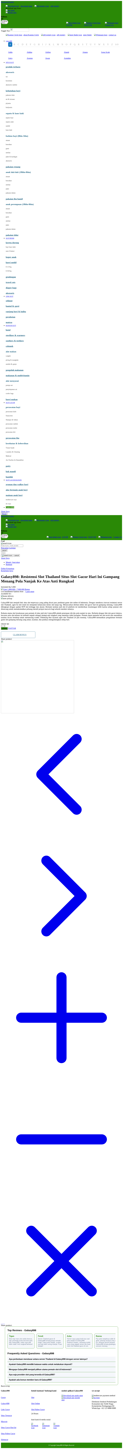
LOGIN (65, 537)
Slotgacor (4, 1440)
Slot (32, 1397)
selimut (9, 301)
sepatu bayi (9, 118)
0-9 (116, 44)
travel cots (10, 282)
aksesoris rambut (11, 85)
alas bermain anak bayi (17, 490)
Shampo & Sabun (12, 420)
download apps (26, 6)
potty (8, 466)
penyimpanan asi (11, 389)
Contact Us (109, 25)
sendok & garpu (11, 364)
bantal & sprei (12, 306)
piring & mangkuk (12, 360)
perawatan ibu (12, 438)
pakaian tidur (10, 95)
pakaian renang (13, 167)
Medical (8, 456)
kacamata (9, 81)
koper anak (11, 257)
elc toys (8, 504)
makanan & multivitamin (17, 375)
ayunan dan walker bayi (17, 484)
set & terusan (10, 99)
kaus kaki (9, 130)
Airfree (48, 52)
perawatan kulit (11, 412)
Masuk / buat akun (13, 562)
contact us (112, 35)
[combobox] (12, 545)
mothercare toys (11, 500)
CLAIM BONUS (19, 635)
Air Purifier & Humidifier (15, 460)
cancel (4, 550)
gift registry (54, 6)
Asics (10, 58)
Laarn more (29, 591)
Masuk (4, 514)
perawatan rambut (12, 424)
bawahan (9, 144)
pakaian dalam (10, 193)
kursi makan (12, 399)
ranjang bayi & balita (16, 311)
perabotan (10, 317)
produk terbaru (13, 67)
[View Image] (1, 1323)
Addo (10, 52)
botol (8, 330)
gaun (7, 148)
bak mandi (11, 471)
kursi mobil (11, 262)
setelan (8, 153)
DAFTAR (92, 537)
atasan (8, 140)
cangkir (8, 356)
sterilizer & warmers (15, 335)
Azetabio (67, 58)
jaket (7, 189)
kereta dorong (12, 242)
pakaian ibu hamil (14, 199)
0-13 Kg (8, 267)
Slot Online (35, 1403)
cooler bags (9, 393)
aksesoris (9, 161)
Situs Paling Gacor (8, 1434)
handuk (9, 477)
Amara (85, 52)
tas (7, 77)
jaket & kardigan (11, 157)
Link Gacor (5, 1409)
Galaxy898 (5, 1403)
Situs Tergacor (6, 1415)
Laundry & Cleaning (13, 452)
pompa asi (9, 385)
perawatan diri (10, 432)
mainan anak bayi (14, 495)
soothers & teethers (15, 341)
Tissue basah (10, 448)
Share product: (6, 639)
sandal (8, 126)
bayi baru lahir (11, 247)
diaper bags (11, 288)
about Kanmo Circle (31, 35)
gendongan (11, 277)
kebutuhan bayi (13, 91)
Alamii (66, 52)
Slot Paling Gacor (38, 1409)
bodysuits (9, 107)
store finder (87, 35)
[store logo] (19, 31)
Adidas (29, 52)
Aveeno (30, 58)
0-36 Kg (8, 271)
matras (9, 322)
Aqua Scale (105, 52)
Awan (47, 58)
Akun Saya (5, 511)
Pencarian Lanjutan (8, 548)
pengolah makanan (14, 370)
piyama (8, 103)
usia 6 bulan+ (10, 251)
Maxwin (4, 1422)
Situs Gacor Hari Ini (8, 1428)
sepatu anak (10, 122)
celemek (9, 346)
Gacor (3, 1397)
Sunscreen (9, 416)
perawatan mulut (11, 428)
